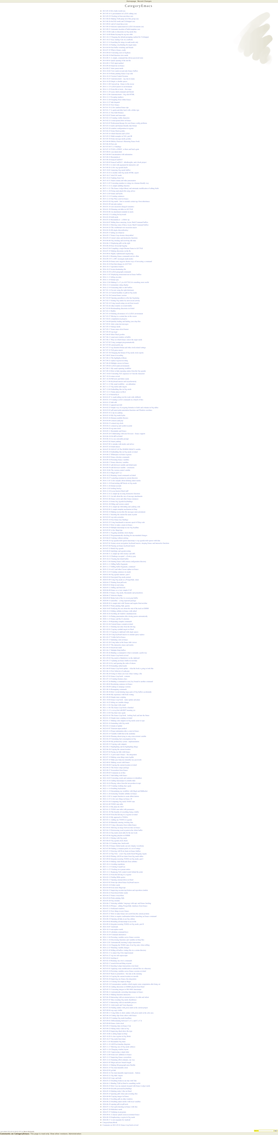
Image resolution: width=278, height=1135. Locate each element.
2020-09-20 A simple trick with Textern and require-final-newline (125, 603)
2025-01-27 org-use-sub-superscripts (115, 955)
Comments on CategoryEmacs (14, 1134)
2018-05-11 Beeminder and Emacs (114, 431)
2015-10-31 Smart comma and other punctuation (119, 180)
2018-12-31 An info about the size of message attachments (122, 496)
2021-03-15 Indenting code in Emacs (115, 639)
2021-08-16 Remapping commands (115, 689)
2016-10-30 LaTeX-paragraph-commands (117, 272)
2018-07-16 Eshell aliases (111, 446)
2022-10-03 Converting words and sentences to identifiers (122, 778)
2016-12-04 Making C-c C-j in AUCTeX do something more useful (126, 282)
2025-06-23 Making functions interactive (116, 994)
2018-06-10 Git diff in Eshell (112, 436)
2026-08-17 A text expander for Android (116, 1120)
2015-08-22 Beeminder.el (111, 157)
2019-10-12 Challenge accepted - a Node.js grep (119, 556)
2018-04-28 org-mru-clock (112, 428)
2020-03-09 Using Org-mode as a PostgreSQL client (121, 579)
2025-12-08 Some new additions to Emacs (117, 1054)
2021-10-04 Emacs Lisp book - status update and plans (121, 700)
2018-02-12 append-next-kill (112, 405)
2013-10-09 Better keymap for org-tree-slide (118, 34)
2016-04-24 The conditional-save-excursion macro (120, 227)
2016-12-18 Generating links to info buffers (117, 287)
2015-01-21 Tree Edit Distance (113, 112)
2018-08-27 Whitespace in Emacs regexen (117, 454)
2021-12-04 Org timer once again (114, 713)
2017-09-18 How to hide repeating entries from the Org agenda (124, 371)
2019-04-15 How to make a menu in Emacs (117, 525)
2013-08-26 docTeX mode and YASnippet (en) (119, 21)
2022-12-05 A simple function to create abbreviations (121, 796)
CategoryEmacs (138, 6)
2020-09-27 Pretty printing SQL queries (116, 606)
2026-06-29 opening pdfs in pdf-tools (115, 1104)
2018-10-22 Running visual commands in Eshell (119, 475)
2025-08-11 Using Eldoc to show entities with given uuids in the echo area (128, 1013)
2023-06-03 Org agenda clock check (115, 840)
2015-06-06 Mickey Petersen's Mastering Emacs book (121, 141)
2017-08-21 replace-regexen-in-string (115, 360)
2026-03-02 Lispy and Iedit (112, 1078)
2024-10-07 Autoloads (110, 927)
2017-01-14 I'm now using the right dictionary (118, 290)
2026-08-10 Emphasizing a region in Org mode (119, 1117)
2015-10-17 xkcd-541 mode (112, 175)
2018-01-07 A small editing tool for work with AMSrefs (122, 397)
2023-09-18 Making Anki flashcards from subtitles (120, 861)
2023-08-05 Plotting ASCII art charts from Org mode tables (123, 856)
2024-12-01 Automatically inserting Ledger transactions (122, 942)
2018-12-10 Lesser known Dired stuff (115, 491)
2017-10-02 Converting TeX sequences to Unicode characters (124, 373)
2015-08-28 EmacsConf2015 (112, 159)
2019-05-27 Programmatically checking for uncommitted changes (125, 535)
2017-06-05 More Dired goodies (114, 334)
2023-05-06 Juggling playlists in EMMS (116, 835)
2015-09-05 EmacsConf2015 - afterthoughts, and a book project (124, 162)
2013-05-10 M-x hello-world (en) (114, 11)
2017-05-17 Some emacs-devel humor (116, 329)
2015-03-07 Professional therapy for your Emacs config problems (125, 123)
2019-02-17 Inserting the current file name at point (120, 514)
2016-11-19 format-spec (111, 279)
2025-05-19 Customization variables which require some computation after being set (131, 984)
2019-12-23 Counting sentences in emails (117, 572)
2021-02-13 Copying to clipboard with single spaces (120, 632)
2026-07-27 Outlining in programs (114, 1112)
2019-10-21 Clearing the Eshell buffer (116, 559)
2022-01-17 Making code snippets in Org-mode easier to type (124, 720)
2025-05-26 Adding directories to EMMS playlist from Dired (123, 987)
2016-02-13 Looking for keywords (114, 214)
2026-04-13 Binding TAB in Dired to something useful (121, 1083)
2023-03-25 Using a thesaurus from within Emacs (120, 825)
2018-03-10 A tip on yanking (113, 412)
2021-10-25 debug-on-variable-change (116, 702)
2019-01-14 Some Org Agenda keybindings (118, 501)
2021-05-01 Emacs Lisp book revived (115, 655)
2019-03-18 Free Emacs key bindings (115, 519)
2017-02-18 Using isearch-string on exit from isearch (121, 303)
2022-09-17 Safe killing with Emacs (115, 775)
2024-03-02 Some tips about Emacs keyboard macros (121, 882)
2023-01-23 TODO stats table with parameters (118, 809)
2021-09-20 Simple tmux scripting (114, 697)
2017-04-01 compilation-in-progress (115, 319)
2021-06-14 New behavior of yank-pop (116, 671)
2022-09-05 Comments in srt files (114, 773)
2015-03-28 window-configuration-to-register (118, 128)
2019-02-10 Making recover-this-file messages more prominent (124, 512)
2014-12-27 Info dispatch (111, 102)
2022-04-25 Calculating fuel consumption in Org (119, 739)
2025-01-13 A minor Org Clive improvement (118, 953)
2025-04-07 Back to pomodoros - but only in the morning (122, 973)
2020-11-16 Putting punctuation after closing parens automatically (125, 616)
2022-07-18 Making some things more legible (118, 757)
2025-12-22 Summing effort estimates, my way (119, 1060)
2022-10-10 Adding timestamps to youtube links (119, 780)
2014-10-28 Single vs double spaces (115, 81)
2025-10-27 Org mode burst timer (114, 1039)
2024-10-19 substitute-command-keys (115, 932)
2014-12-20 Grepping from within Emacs (117, 99)
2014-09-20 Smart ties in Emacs (113, 65)
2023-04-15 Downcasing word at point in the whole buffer (122, 830)
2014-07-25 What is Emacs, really (114, 50)
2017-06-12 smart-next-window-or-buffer (117, 337)
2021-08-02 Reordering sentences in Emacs (117, 684)
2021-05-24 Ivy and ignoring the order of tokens (119, 663)
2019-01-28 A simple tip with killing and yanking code (121, 506)
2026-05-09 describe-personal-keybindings (117, 1088)
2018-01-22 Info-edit (110, 402)
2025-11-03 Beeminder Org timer (114, 1041)
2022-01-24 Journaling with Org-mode (116, 723)
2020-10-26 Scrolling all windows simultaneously (120, 613)
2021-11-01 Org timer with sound (114, 705)
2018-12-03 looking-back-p (112, 488)
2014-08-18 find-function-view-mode (115, 55)
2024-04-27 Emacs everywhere (113, 895)
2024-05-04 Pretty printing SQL (114, 898)
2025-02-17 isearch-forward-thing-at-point (117, 963)
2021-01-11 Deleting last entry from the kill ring (119, 626)
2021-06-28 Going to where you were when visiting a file (122, 673)
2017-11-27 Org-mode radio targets (115, 386)
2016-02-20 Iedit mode (110, 217)
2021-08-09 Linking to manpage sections (117, 686)
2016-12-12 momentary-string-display (115, 285)
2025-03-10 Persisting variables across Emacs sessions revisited (124, 971)
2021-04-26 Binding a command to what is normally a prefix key (125, 653)
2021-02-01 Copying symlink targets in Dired (118, 629)
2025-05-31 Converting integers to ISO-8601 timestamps (122, 989)
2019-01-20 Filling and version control (116, 504)
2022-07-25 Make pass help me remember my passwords (122, 760)
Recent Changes (144, 1)
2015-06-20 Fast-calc (110, 144)
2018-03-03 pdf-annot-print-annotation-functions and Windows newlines (127, 410)
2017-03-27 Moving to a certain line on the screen (120, 316)
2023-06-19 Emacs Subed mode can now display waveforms (123, 846)
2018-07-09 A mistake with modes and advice (118, 444)
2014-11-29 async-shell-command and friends (118, 92)
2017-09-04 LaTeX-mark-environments (116, 366)
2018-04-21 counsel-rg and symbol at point (117, 426)
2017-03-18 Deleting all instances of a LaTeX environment (123, 313)
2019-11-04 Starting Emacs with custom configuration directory (124, 561)
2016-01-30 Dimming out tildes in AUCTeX (118, 209)
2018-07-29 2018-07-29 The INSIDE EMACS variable (122, 449)
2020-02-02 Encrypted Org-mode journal (117, 577)
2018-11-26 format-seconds (112, 486)
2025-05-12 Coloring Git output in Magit (117, 981)
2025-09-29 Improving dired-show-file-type (117, 1031)
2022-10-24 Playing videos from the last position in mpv (122, 783)
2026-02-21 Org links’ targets (113, 1075)
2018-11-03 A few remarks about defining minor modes (122, 480)
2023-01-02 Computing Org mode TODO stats (119, 801)
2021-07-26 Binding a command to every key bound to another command (128, 681)
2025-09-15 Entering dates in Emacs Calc (117, 1026)
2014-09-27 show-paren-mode (113, 68)
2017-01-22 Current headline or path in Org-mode (120, 292)
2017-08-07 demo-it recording (113, 355)
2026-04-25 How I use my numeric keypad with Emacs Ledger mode (126, 1086)
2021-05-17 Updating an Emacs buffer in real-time (120, 660)
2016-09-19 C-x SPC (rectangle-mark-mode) (118, 259)
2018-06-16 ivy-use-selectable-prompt (116, 439)
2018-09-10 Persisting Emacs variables (116, 459)
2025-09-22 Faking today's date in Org (116, 1028)
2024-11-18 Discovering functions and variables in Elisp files (123, 940)
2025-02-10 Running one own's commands (117, 960)
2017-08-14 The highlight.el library (115, 358)
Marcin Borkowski (29, 1131)
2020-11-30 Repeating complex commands (117, 621)
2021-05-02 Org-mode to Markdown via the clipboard (121, 658)
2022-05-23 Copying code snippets (115, 744)
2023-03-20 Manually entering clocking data (118, 822)
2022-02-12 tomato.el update (112, 726)
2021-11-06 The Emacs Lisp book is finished (118, 707)
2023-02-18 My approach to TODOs (115, 817)
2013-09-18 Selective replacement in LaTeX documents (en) (123, 26)
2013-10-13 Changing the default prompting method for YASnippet (126, 37)
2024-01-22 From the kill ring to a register (117, 874)
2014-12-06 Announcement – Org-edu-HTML (119, 94)
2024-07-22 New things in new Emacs (116, 911)
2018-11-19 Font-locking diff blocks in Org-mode (120, 483)
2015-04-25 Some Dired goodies (114, 131)
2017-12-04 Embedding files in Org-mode (117, 389)
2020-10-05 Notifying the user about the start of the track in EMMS (126, 608)
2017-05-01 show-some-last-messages (115, 324)
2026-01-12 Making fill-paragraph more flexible (119, 1065)
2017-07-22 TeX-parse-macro (113, 350)
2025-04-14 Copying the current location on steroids (120, 976)
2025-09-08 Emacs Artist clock (113, 1023)
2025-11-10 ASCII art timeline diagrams (116, 1044)
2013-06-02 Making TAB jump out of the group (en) (121, 19)
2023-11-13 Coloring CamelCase (114, 866)
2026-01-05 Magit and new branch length (117, 1062)
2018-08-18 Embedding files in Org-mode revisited (120, 452)
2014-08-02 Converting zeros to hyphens (117, 52)
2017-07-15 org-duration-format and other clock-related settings (124, 347)
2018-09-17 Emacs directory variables (116, 462)
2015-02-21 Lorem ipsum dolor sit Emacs (117, 120)
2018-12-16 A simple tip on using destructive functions (121, 493)
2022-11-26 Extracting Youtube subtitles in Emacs (120, 793)
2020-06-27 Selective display (112, 595)
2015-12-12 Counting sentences (113, 196)
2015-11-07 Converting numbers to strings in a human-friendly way (126, 183)
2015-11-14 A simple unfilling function (116, 185)
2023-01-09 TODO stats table (113, 804)
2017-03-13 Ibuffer (109, 311)
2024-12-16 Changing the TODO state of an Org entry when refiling (126, 945)
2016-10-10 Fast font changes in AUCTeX (117, 264)
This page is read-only (39, 1134)
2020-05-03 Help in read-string (113, 585)
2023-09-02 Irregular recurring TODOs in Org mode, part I (123, 859)
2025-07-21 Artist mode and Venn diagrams (118, 1005)
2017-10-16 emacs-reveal (111, 376)
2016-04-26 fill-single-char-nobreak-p (115, 230)
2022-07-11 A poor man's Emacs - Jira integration (120, 754)
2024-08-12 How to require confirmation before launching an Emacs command (129, 916)
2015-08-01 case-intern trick (112, 152)
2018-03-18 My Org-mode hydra (114, 415)
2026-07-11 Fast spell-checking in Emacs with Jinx (120, 1107)
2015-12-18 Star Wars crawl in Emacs (115, 199)
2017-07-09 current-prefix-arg (113, 345)
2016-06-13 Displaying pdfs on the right (116, 243)
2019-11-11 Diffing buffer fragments (115, 564)
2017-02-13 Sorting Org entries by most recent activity (121, 300)
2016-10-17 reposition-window (113, 266)
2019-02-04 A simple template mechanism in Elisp (120, 509)
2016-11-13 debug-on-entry (112, 277)
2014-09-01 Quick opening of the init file (117, 60)
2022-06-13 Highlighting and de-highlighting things (120, 746)
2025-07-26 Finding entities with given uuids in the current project (125, 1007)
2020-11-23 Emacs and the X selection (116, 619)
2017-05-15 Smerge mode (111, 326)
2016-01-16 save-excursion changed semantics (118, 206)
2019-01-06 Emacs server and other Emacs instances (120, 499)
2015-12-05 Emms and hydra (113, 193)
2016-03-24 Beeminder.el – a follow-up (116, 219)
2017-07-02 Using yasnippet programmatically (118, 342)
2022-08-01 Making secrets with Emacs (116, 762)
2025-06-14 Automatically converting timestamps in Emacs (123, 992)
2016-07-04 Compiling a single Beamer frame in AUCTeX (123, 248)
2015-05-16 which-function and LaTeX (116, 133)
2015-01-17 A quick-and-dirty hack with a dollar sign (121, 110)
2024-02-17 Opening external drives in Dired (118, 880)
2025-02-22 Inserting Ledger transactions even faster (120, 966)
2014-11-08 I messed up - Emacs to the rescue (118, 84)
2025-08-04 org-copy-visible (112, 1010)
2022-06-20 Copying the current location (117, 749)
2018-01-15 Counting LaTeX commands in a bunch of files (123, 399)
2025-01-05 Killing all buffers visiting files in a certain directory (124, 950)
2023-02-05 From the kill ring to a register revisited (120, 814)
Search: (256, 1130)
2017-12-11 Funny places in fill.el (114, 392)
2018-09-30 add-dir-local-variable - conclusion (118, 467)
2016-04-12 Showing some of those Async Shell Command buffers (126, 225)
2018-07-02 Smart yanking (112, 441)
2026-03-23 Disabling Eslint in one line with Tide (120, 1080)
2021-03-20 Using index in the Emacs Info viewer (120, 642)
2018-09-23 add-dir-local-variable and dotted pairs (120, 465)
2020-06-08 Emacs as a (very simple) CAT (117, 590)
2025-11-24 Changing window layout (115, 1049)
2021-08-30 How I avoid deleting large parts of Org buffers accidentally (127, 692)
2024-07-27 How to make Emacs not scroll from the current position (126, 913)
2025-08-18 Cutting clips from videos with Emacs (120, 1015)
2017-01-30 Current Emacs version (115, 295)
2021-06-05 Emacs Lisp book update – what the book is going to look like (128, 668)
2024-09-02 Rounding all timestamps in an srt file (119, 921)
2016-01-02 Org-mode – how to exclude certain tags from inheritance (126, 201)
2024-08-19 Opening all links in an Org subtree (119, 919)
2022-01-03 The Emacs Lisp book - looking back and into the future (126, 715)
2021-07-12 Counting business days (115, 679)
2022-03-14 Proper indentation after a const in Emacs (121, 731)
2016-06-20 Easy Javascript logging (115, 246)
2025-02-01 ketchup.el (110, 958)
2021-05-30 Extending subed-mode (115, 666)
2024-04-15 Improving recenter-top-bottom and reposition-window (125, 890)
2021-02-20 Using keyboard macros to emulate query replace (123, 634)
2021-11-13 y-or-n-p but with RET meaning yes (119, 710)
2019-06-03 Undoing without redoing (115, 538)
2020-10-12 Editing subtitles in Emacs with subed (120, 611)
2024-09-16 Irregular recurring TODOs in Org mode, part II (123, 924)
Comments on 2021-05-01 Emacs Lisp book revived (120, 1125)
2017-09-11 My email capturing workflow (117, 368)
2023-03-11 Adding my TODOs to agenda (117, 820)
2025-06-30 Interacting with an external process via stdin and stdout (126, 997)
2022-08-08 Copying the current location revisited (120, 765)
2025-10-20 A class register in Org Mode (117, 1036)
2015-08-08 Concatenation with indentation (117, 154)
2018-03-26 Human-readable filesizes (115, 418)
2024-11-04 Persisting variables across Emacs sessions (121, 937)
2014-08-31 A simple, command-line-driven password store (123, 58)
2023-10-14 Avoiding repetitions (114, 864)
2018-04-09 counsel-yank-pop (113, 420)
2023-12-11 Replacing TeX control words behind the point (123, 872)
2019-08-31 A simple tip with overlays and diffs (119, 553)
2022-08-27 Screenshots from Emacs (115, 770)
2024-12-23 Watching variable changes (116, 947)
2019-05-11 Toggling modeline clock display (118, 533)
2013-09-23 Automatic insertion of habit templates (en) (121, 29)
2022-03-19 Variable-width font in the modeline (119, 733)
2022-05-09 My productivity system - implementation (121, 741)
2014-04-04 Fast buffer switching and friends (118, 47)
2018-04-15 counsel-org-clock (113, 423)
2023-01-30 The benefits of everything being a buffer (121, 812)
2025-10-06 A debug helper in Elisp (115, 1033)
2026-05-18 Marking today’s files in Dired (117, 1091)
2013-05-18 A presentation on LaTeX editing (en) (120, 13)
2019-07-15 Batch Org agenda (113, 548)
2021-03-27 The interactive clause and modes (118, 645)
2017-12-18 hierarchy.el (111, 394)
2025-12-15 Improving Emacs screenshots (117, 1057)
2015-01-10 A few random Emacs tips (116, 107)
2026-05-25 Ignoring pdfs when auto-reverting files (120, 1093)
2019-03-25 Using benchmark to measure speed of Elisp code (124, 522)
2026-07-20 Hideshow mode (112, 1109)
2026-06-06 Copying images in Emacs (116, 1096)
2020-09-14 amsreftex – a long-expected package (119, 600)
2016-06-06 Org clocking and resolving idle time (119, 240)
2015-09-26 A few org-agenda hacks (115, 167)
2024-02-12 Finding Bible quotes (114, 877)
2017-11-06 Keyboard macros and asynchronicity (120, 381)
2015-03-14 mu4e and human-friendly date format (120, 125)
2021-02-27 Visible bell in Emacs (114, 637)
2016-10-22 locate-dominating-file (114, 269)
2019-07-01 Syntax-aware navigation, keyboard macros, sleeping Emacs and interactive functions (136, 543)
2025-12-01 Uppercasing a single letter (116, 1052)
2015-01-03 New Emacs (111, 105)
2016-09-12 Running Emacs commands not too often (121, 256)
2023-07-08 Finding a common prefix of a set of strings (121, 848)
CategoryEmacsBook (110, 1122)
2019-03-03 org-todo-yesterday (113, 517)
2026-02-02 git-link (109, 1070)
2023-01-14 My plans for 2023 (113, 806)
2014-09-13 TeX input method (113, 63)
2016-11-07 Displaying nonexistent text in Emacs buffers (122, 274)
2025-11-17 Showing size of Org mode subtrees (119, 1047)
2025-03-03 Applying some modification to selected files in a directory (127, 968)
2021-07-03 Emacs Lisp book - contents (116, 676)
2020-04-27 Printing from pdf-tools (115, 582)
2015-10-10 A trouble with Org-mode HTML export (121, 172)
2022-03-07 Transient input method (115, 728)
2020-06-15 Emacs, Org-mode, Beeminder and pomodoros (123, 593)
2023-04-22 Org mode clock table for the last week (120, 833)
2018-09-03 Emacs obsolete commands (116, 457)
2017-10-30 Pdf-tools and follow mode (116, 379)
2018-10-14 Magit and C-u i (112, 473)
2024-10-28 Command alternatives (114, 934)
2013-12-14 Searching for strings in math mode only (120, 42)
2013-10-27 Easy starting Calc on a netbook (118, 39)
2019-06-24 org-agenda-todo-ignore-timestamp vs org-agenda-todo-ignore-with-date (131, 540)
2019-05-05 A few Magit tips (112, 530)
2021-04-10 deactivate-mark (112, 647)
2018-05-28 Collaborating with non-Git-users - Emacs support (124, 433)
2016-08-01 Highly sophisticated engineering (118, 253)
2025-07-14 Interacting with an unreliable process (120, 1002)
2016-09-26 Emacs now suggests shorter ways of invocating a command (127, 261)
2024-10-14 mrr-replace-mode (113, 929)
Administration (75, 1134)
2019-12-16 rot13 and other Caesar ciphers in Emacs (121, 569)
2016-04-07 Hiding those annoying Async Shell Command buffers (125, 222)
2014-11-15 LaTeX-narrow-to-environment (117, 86)
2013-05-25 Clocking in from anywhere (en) (118, 16)
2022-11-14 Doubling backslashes (114, 788)
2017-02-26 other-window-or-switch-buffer (117, 306)
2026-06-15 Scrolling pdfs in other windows (118, 1099)
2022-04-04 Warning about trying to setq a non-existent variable (124, 736)
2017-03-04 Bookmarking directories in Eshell (118, 308)
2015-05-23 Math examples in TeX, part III (117, 136)
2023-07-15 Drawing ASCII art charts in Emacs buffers (122, 851)
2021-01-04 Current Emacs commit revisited (118, 624)
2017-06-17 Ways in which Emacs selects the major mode (122, 339)
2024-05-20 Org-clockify (111, 900)
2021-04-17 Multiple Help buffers (114, 650)
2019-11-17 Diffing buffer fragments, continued (119, 566)
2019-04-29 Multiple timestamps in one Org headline (121, 527)
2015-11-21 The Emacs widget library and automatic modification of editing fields (131, 188)
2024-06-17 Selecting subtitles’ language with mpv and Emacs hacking (127, 903)
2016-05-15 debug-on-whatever (113, 232)
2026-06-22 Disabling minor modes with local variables (122, 1101)
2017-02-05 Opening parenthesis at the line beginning (121, 298)
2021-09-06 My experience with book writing (118, 694)
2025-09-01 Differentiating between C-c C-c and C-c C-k (122, 1020)
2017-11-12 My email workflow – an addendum (119, 384)
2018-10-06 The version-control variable (116, 470)
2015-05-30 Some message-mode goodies (117, 139)
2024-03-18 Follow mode (111, 885)
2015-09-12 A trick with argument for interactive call (121, 165)
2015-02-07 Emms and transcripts (114, 115)
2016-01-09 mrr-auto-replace (112, 204)
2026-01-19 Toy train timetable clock (115, 1067)
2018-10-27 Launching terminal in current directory (120, 478)
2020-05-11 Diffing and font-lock (114, 587)
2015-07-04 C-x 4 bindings (112, 146)
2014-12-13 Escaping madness (113, 97)
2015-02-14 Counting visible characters (116, 118)
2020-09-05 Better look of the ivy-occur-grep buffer (120, 598)
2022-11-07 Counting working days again (117, 786)
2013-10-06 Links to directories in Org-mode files (120, 32)
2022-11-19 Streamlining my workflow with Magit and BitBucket (125, 791)
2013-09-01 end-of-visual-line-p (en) (115, 24)
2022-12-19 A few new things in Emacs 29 (117, 799)
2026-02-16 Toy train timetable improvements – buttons (121, 1073)
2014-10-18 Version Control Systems (115, 76)
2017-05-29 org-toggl (110, 332)
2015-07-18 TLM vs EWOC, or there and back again (121, 149)
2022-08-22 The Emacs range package (116, 767)
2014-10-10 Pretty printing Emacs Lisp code (118, 73)
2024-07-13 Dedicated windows (114, 908)
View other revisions (59, 1134)
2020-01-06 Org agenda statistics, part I (116, 574)
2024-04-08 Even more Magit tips (114, 887)
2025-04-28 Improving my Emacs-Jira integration (119, 979)
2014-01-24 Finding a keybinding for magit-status (120, 45)
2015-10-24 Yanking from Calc (113, 178)
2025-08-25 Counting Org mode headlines (117, 1018)
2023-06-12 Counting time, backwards (116, 843)
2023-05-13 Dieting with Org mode (115, 838)
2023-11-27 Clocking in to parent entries (116, 869)
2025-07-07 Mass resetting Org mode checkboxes (120, 1000)
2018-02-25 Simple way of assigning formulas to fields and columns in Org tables (130, 407)
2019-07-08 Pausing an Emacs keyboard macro (119, 546)
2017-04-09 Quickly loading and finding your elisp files (122, 321)
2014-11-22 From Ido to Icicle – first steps (117, 89)
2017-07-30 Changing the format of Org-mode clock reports (123, 352)
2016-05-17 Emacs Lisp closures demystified (118, 235)
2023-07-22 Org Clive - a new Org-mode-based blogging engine (125, 853)
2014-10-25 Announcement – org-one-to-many (119, 79)
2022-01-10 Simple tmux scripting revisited (117, 718)
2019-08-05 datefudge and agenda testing (117, 551)
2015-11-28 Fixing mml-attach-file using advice (119, 191)
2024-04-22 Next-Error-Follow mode (115, 893)
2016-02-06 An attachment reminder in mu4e (118, 212)
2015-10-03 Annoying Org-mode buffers (117, 170)
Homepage (131, 1)
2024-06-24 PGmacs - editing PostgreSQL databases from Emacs (125, 906)
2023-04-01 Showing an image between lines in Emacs (121, 827)
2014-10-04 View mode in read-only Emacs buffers (120, 71)
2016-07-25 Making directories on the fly (117, 251)
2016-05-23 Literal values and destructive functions (120, 238)
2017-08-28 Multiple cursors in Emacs (116, 363)
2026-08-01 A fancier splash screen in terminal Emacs (121, 1114)
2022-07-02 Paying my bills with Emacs (116, 752)
